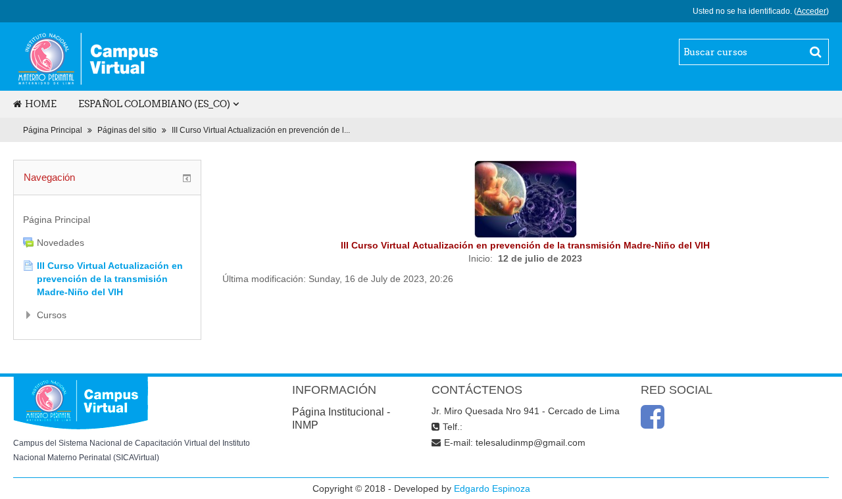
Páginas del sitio (127, 130)
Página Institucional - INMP (341, 418)
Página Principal (52, 130)
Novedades (60, 242)
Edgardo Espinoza (492, 488)
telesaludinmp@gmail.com (530, 442)
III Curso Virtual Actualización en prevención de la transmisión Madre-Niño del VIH (110, 278)
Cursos (51, 315)
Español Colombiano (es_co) (154, 104)
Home (41, 104)
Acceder (811, 11)
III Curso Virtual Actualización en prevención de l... (261, 130)
